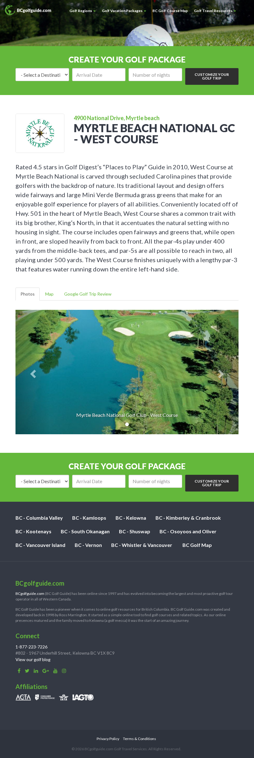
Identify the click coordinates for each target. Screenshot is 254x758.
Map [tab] (49, 294)
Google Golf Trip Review (88, 294)
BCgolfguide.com (29, 593)
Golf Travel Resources (213, 10)
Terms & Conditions (139, 738)
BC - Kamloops (89, 518)
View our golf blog (32, 659)
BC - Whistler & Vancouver (141, 545)
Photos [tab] (27, 294)
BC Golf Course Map (170, 10)
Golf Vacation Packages (122, 10)
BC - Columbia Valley (39, 518)
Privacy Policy (108, 738)
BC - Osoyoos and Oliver (188, 531)
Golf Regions (81, 10)
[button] (32, 372)
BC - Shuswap (134, 531)
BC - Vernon (88, 545)
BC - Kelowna (131, 518)
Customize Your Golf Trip (212, 76)
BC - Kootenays (33, 531)
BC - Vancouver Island (40, 545)
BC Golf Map (197, 545)
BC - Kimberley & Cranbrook (188, 518)
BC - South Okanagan (85, 531)
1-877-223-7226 (31, 646)
